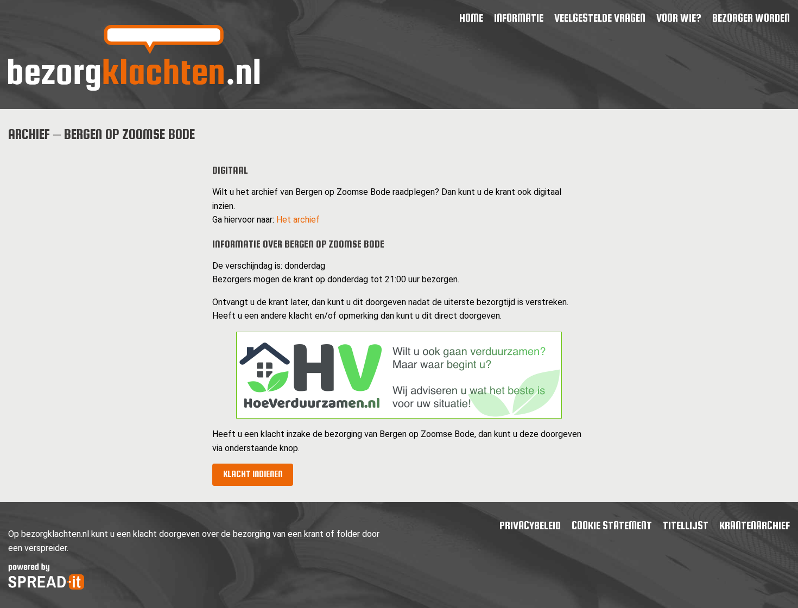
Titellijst (685, 525)
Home (471, 17)
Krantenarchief (754, 525)
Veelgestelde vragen (599, 17)
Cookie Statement (612, 525)
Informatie (518, 17)
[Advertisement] (101, 229)
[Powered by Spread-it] (46, 586)
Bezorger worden (751, 17)
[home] (133, 88)
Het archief (298, 219)
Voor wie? (678, 17)
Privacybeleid (530, 525)
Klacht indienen (252, 474)
